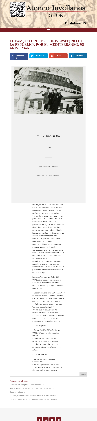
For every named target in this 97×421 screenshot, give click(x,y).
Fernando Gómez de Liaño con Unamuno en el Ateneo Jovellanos (33, 399)
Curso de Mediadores (17, 392)
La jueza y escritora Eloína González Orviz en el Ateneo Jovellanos (33, 396)
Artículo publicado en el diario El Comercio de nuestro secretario (33, 388)
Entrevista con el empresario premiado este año (27, 385)
